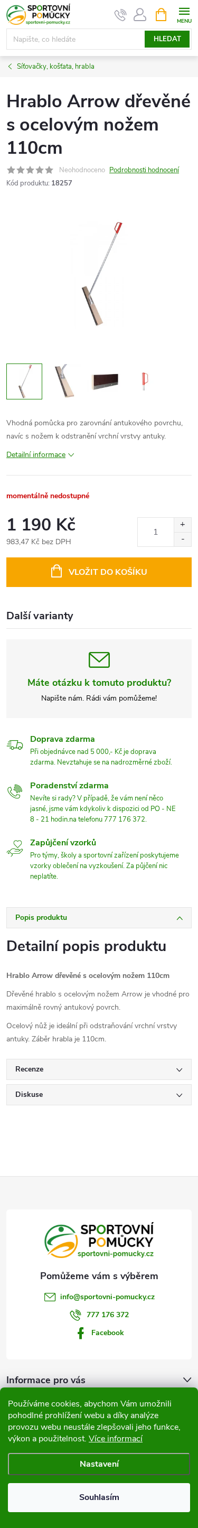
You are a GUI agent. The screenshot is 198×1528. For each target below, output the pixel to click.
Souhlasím (99, 1497)
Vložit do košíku (108, 572)
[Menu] (184, 14)
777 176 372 (108, 1315)
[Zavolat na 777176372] (120, 15)
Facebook (107, 1333)
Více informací (116, 1439)
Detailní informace (35, 455)
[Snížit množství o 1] (182, 539)
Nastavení (99, 1464)
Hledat (167, 39)
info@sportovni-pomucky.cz (107, 1297)
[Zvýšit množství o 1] (182, 525)
